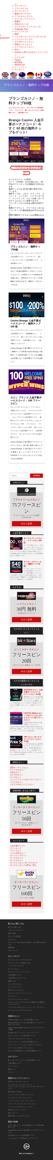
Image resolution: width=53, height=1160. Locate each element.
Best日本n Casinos (15, 1092)
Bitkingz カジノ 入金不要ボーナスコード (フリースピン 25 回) (33, 692)
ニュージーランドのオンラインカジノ (26, 779)
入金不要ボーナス (22, 112)
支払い (17, 50)
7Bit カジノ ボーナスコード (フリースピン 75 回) (33, 739)
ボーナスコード (21, 11)
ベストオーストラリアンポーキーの (30, 37)
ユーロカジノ (15, 777)
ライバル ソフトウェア (25, 19)
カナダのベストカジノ (24, 42)
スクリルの (19, 57)
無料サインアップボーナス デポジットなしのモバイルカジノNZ (25, 420)
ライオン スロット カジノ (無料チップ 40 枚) (32, 564)
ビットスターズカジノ (26, 649)
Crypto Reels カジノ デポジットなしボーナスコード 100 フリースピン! (33, 716)
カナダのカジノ (16, 775)
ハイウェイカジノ (26, 603)
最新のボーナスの (22, 14)
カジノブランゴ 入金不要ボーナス (24, 417)
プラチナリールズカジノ (26, 499)
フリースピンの (21, 8)
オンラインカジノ (19, 107)
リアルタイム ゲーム (24, 16)
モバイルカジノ (16, 860)
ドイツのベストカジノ (24, 47)
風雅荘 (17, 21)
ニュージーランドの (23, 39)
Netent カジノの (22, 24)
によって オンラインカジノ (20, 253)
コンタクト (19, 70)
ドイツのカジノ (16, 782)
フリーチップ (20, 6)
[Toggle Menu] (16, 4)
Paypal (18, 60)
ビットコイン (20, 67)
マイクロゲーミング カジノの (28, 27)
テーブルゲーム (16, 858)
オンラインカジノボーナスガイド (24, 863)
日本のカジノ (15, 772)
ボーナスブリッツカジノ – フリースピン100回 (33, 540)
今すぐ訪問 (26, 523)
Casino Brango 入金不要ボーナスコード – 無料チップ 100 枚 (25, 323)
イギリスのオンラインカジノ (22, 784)
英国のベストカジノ (23, 44)
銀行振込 (18, 62)
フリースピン (31, 424)
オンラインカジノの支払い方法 (23, 865)
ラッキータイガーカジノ (26, 807)
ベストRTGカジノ (17, 853)
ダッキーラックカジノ (26, 882)
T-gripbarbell (4, 37)
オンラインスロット (18, 855)
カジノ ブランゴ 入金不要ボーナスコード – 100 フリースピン (26, 400)
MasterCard (20, 65)
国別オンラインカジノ (19, 767)
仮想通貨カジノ (31, 334)
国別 (16, 34)
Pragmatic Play (21, 29)
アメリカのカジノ (17, 770)
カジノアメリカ (21, 31)
